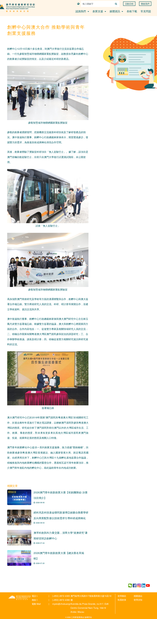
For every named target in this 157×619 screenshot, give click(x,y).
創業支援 (98, 11)
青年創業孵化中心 (19, 598)
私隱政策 (122, 599)
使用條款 (122, 595)
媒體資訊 (115, 11)
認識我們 (81, 11)
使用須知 (138, 599)
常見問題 (146, 11)
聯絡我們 (145, 3)
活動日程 (129, 3)
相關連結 (138, 595)
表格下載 (132, 11)
